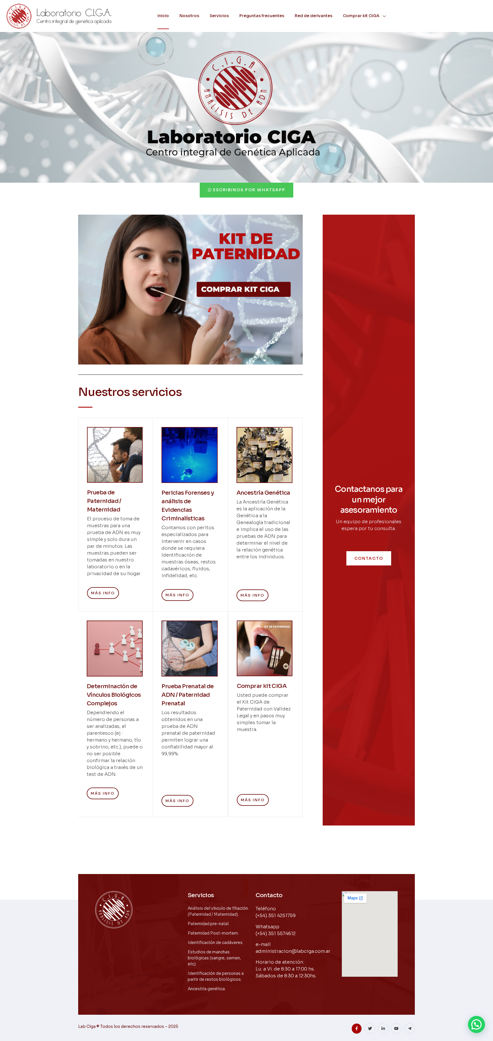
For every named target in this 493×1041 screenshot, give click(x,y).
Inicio (163, 15)
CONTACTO (368, 558)
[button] (476, 1024)
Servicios (219, 15)
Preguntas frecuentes (261, 15)
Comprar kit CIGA (361, 15)
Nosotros (189, 15)
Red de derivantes (313, 15)
